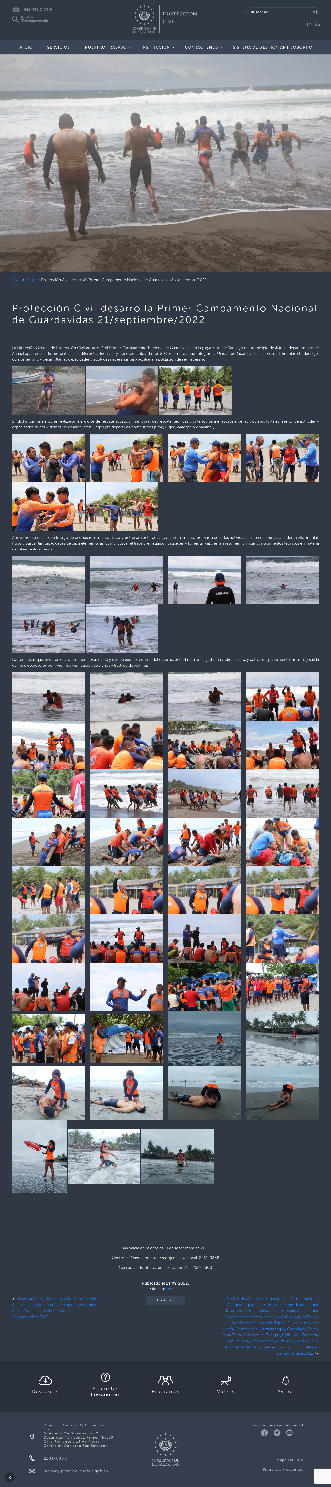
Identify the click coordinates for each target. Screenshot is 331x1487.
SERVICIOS (58, 47)
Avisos (31, 280)
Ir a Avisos (165, 1300)
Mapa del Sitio (290, 1460)
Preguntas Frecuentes (283, 1469)
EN (310, 24)
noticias (174, 1288)
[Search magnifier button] (315, 12)
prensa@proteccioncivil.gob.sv (76, 1471)
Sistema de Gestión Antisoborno (272, 47)
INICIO (25, 47)
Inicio (17, 280)
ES (317, 24)
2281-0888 (55, 1458)
